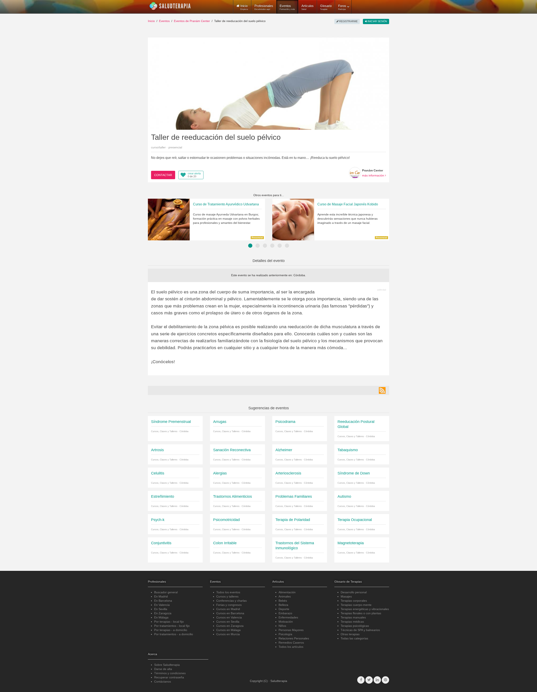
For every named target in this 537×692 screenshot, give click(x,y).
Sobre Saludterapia (167, 664)
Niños (282, 625)
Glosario (326, 7)
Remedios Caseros (291, 642)
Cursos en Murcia (228, 634)
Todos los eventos (228, 592)
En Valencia (162, 604)
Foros (342, 7)
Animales (285, 596)
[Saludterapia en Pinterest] (385, 680)
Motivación (286, 621)
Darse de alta (163, 669)
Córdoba (299, 275)
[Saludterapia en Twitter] (369, 680)
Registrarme (348, 21)
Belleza (283, 604)
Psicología (285, 634)
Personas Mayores (291, 630)
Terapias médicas (352, 621)
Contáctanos (162, 681)
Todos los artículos (291, 646)
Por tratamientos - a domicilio (173, 634)
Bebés (283, 600)
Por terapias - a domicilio (170, 630)
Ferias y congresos (229, 604)
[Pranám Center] (355, 173)
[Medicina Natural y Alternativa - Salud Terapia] (170, 6)
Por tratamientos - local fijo (172, 625)
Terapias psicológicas (355, 625)
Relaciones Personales (294, 638)
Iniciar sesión (377, 21)
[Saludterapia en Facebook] (361, 680)
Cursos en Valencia (229, 617)
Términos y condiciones (170, 673)
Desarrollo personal (354, 592)
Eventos (287, 7)
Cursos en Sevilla (227, 621)
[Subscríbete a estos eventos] (382, 390)
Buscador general (166, 592)
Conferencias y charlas (231, 600)
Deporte (284, 609)
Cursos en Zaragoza (230, 625)
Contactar (163, 175)
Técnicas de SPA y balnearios (360, 630)
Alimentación (287, 592)
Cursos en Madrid (228, 609)
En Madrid (161, 596)
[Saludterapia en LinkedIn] (377, 680)
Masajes (346, 596)
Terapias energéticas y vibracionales (365, 609)
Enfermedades (288, 617)
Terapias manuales (353, 617)
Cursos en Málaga (228, 630)
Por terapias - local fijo (169, 621)
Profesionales (263, 7)
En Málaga (161, 617)
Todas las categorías (354, 638)
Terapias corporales (354, 600)
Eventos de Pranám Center (192, 21)
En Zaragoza (162, 613)
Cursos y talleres (227, 596)
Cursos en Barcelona (230, 613)
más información (373, 175)
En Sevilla (160, 609)
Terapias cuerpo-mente (356, 604)
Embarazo (285, 613)
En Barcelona (163, 600)
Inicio (151, 21)
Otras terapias (350, 634)
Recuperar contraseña (169, 677)
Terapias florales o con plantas (361, 613)
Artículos (307, 7)
